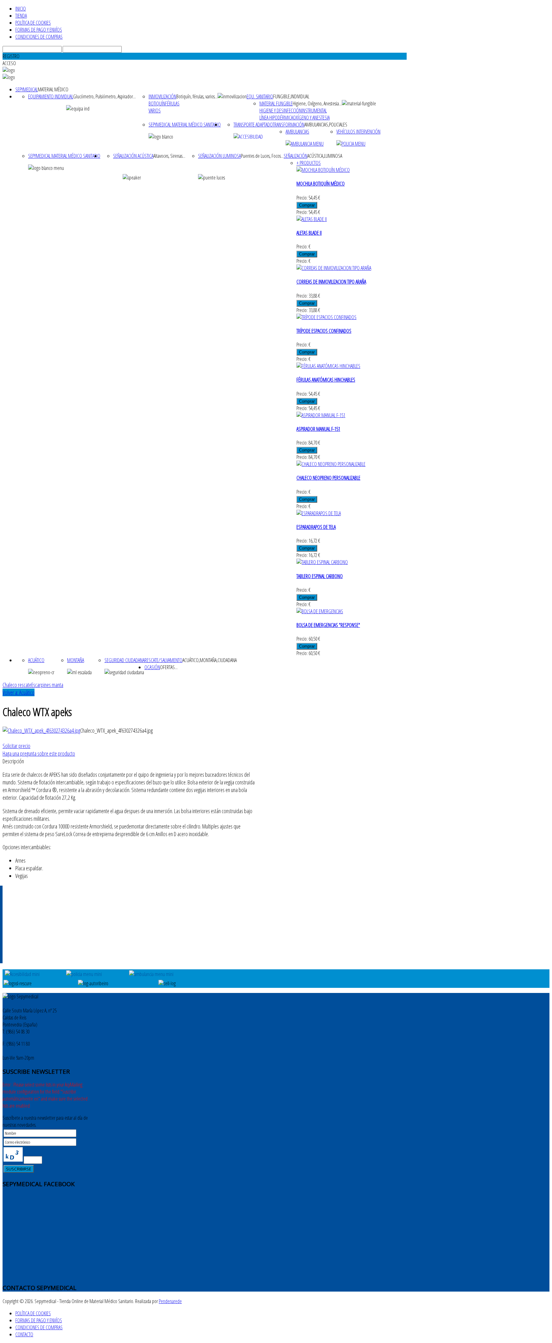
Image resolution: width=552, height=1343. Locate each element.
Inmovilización (162, 96)
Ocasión (152, 667)
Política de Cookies (33, 22)
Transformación (288, 124)
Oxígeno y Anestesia (311, 117)
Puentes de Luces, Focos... (262, 155)
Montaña (75, 660)
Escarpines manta (47, 685)
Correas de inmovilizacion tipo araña (331, 281)
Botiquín (157, 103)
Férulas (172, 103)
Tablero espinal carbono (319, 576)
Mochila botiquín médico (320, 183)
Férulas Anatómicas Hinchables (325, 379)
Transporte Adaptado (253, 124)
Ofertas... (169, 667)
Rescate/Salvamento (163, 660)
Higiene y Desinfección (280, 110)
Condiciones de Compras (39, 36)
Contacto (24, 1334)
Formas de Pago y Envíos (38, 29)
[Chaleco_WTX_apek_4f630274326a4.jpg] (41, 730)
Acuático (36, 660)
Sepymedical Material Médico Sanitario (185, 124)
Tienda (21, 15)
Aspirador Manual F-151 (318, 428)
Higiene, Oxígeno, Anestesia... (317, 103)
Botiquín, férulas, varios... (197, 96)
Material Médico (53, 89)
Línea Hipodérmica (276, 117)
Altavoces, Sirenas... (169, 155)
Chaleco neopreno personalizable (328, 477)
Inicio (20, 8)
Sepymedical (26, 89)
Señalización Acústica (133, 155)
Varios (155, 110)
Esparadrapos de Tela (316, 526)
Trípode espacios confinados (323, 330)
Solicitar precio (16, 746)
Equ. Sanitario (260, 96)
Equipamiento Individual (50, 96)
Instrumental (314, 110)
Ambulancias (297, 131)
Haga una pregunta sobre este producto (39, 753)
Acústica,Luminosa (324, 155)
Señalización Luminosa (219, 155)
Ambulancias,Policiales (325, 124)
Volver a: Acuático (18, 692)
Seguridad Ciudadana (124, 660)
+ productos (308, 162)
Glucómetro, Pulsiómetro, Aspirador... (104, 96)
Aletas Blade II (309, 232)
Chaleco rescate (17, 685)
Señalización (295, 155)
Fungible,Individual (291, 96)
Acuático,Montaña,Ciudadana (209, 660)
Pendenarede (170, 1301)
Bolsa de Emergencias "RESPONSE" (328, 625)
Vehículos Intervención (358, 131)
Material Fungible (276, 103)
